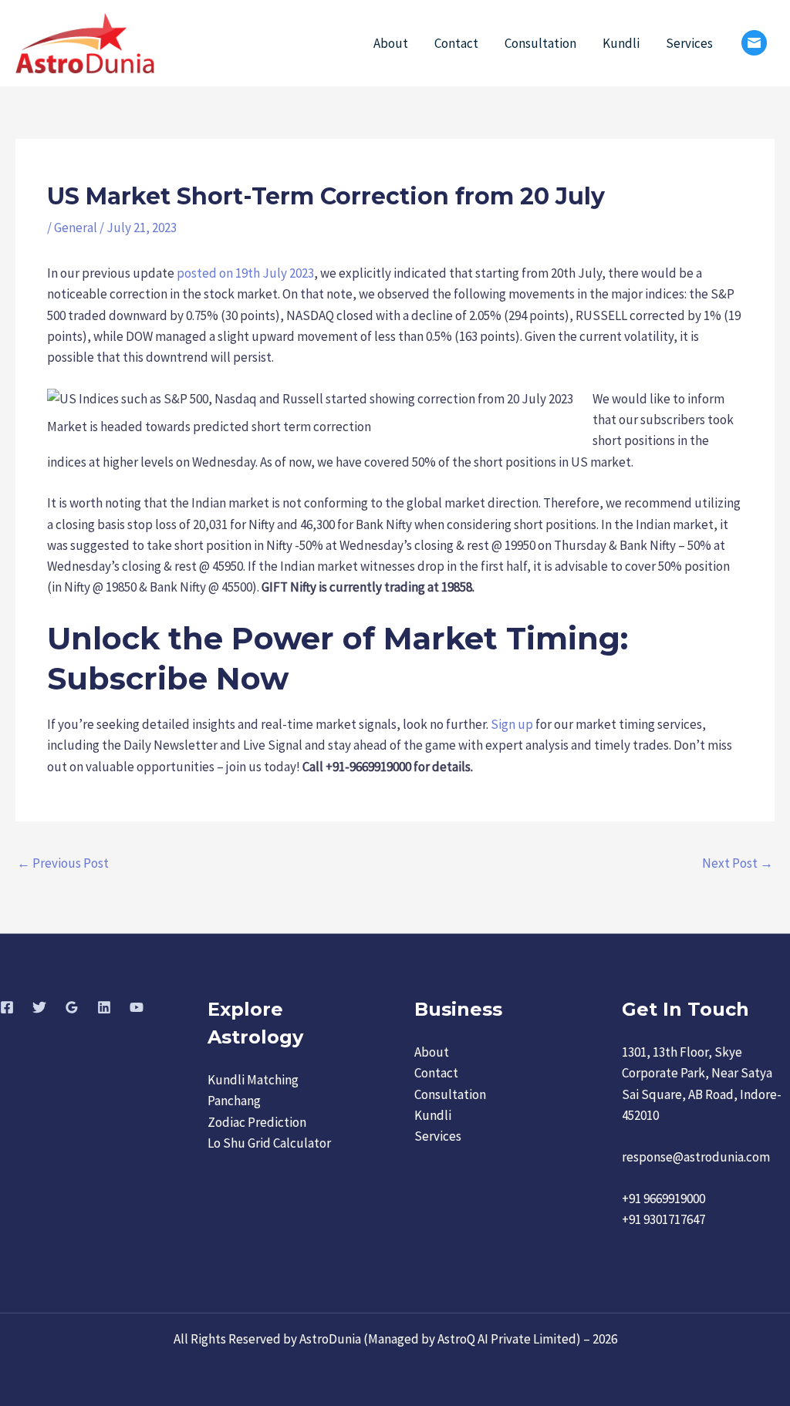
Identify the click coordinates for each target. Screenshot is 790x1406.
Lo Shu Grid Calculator (269, 1143)
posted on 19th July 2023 (245, 273)
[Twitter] (39, 1007)
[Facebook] (7, 1007)
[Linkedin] (104, 1007)
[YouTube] (136, 1007)
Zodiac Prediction (257, 1122)
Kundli (621, 43)
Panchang (234, 1100)
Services (689, 43)
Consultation (540, 43)
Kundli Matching (253, 1079)
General (75, 227)
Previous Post (63, 863)
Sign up (512, 724)
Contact (456, 43)
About (390, 43)
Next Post (737, 863)
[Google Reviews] (72, 1007)
